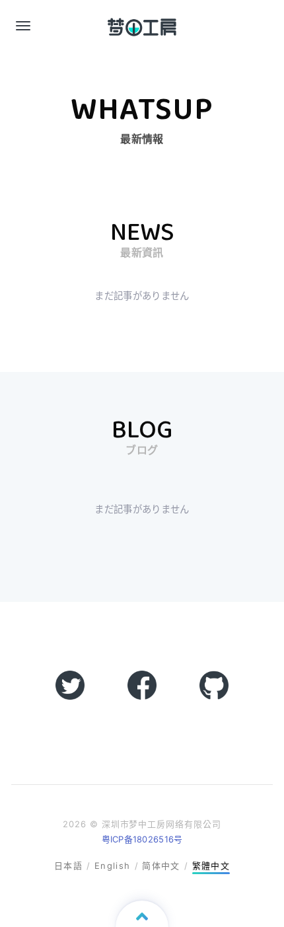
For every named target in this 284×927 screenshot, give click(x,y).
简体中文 (161, 865)
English (112, 865)
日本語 (68, 865)
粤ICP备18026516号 (142, 839)
